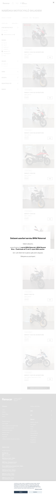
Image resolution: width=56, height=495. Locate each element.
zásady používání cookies (34, 485)
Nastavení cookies (38, 489)
